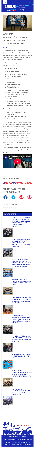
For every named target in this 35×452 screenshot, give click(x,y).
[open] (5, 2)
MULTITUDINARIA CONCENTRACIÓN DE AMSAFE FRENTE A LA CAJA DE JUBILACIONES (21, 391)
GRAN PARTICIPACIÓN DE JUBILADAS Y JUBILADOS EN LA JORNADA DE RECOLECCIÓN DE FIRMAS (21, 282)
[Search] (30, 2)
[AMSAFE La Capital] (16, 8)
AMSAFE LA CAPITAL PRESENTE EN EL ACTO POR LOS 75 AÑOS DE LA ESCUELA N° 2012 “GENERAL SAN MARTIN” (22, 300)
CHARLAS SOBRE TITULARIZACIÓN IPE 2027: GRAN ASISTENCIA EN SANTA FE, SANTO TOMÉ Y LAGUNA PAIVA (22, 373)
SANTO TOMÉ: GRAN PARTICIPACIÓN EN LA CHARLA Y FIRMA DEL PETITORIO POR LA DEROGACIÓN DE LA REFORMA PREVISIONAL (21, 319)
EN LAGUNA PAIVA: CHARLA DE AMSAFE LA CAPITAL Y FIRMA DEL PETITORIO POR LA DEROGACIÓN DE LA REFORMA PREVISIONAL (21, 242)
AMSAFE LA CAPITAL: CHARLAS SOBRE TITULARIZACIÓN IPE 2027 (21, 356)
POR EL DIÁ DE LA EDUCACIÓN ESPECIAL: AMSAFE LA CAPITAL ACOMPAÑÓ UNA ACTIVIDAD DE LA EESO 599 (21, 338)
